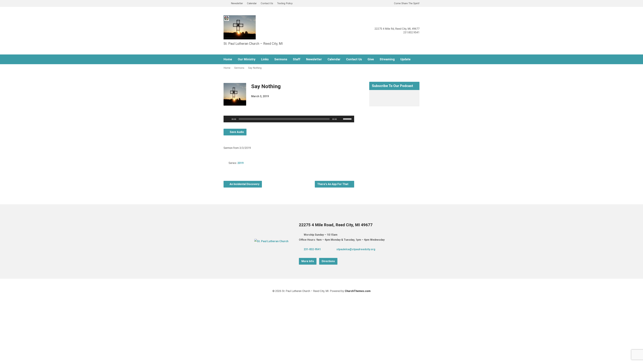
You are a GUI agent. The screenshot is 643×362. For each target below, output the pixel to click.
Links (265, 59)
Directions (328, 261)
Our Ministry (246, 59)
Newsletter (237, 3)
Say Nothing (255, 67)
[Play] (228, 119)
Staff (296, 59)
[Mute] (340, 119)
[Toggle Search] (225, 3)
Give (371, 59)
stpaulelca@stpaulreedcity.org (355, 249)
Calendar (252, 3)
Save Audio (236, 132)
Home (228, 59)
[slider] (347, 119)
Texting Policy (285, 3)
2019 (240, 163)
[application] (289, 119)
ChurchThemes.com (358, 291)
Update (405, 59)
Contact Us (267, 3)
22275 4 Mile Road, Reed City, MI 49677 (336, 225)
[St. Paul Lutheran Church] (271, 241)
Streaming (387, 59)
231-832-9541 (312, 249)
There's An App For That (333, 184)
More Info (307, 261)
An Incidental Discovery (244, 184)
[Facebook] (387, 249)
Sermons (280, 59)
